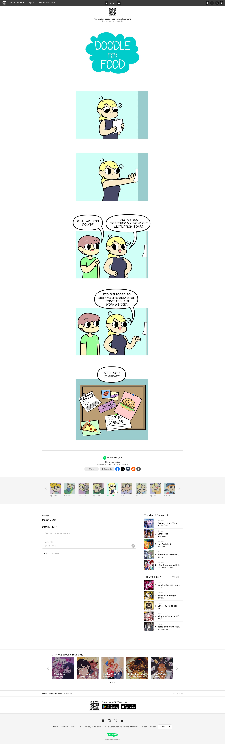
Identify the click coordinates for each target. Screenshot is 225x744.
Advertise (97, 727)
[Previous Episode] (106, 3)
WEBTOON (4, 3)
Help (73, 727)
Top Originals (151, 576)
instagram (109, 720)
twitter (115, 720)
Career (144, 727)
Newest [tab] (55, 553)
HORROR (175, 577)
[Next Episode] (119, 3)
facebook (103, 720)
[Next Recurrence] (179, 488)
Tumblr (128, 469)
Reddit (133, 469)
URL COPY (221, 3)
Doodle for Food (17, 2)
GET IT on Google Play (110, 706)
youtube (122, 720)
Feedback (64, 727)
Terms (80, 727)
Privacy (88, 727)
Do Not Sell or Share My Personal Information (121, 727)
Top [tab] (45, 553)
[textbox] (88, 534)
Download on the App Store (128, 706)
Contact (153, 727)
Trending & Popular (155, 515)
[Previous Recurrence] (46, 488)
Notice (44, 693)
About (55, 727)
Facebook (212, 3)
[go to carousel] (110, 682)
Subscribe (207, 3)
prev (48, 668)
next (177, 668)
